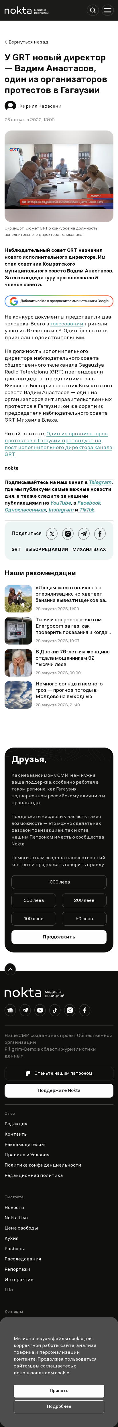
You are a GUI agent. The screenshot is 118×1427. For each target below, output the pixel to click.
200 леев (84, 900)
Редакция (16, 1124)
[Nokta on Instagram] (70, 1011)
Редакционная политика (34, 1175)
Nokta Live (16, 1218)
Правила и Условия (27, 1155)
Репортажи (17, 1269)
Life (9, 1290)
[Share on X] (52, 533)
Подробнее (59, 1407)
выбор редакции (46, 550)
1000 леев (59, 882)
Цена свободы (21, 1228)
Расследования (23, 1259)
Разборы (15, 1249)
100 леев (34, 919)
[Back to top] (10, 969)
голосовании (66, 324)
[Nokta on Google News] (10, 1011)
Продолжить (59, 937)
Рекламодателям (25, 1145)
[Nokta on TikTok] (55, 1011)
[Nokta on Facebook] (85, 1011)
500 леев (34, 900)
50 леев (84, 919)
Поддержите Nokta (59, 1090)
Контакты (16, 1134)
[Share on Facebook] (100, 533)
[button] (93, 10)
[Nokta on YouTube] (40, 1011)
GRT (16, 550)
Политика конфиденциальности (43, 1165)
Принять (59, 1391)
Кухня (12, 1238)
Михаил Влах (89, 550)
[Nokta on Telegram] (25, 1011)
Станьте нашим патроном (63, 1073)
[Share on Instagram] (68, 533)
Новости (14, 1207)
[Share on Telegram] (84, 533)
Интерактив (19, 1280)
